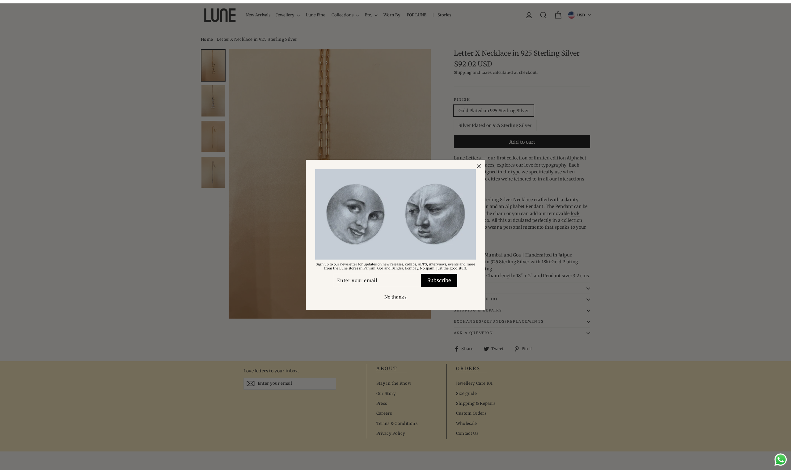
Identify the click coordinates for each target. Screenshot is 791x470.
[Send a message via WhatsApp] (780, 459)
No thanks (395, 297)
